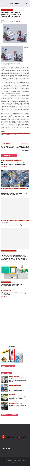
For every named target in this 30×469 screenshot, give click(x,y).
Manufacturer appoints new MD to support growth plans (17, 406)
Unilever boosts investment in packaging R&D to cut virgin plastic (17, 390)
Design (20, 160)
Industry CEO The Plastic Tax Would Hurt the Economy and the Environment (14, 193)
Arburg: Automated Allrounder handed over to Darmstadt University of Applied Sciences (14, 163)
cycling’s (13, 160)
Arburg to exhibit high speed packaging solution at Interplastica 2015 (12, 284)
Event (19, 188)
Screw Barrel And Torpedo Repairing (11, 225)
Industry (25, 188)
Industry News (12, 250)
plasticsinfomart (10, 21)
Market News (15, 220)
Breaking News (5, 160)
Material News (24, 220)
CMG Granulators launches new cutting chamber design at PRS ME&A (17, 380)
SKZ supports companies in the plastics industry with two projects (17, 398)
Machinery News (7, 10)
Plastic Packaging (15, 385)
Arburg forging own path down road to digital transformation (14, 293)
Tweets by (3, 452)
